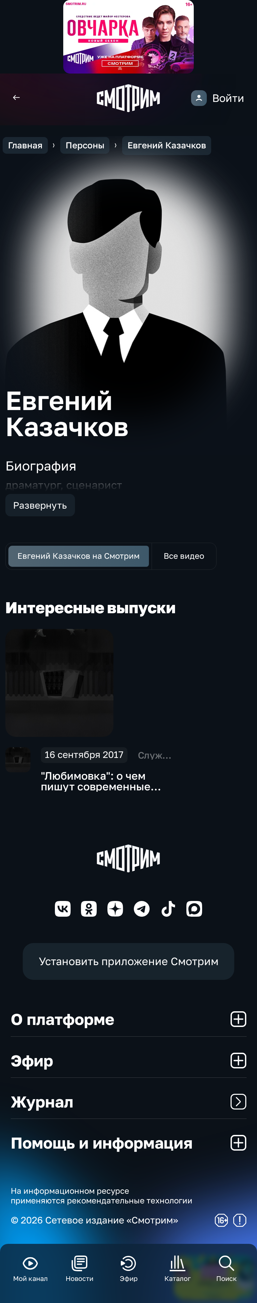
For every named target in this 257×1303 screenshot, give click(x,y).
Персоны (85, 145)
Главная (25, 145)
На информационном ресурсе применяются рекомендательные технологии (101, 1195)
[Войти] (199, 98)
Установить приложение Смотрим (129, 961)
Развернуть (40, 505)
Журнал (42, 1101)
